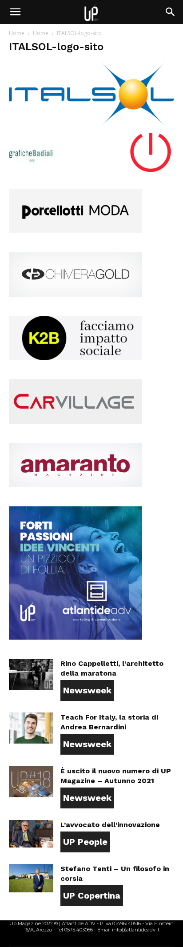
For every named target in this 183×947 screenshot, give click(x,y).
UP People (85, 841)
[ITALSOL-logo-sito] (91, 123)
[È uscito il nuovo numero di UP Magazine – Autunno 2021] (31, 781)
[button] (15, 12)
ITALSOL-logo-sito (56, 46)
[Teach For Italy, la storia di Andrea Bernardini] (31, 728)
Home (16, 33)
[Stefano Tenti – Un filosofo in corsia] (31, 878)
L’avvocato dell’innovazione (110, 824)
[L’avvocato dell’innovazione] (31, 834)
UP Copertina (91, 895)
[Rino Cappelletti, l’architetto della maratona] (31, 674)
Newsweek (87, 690)
